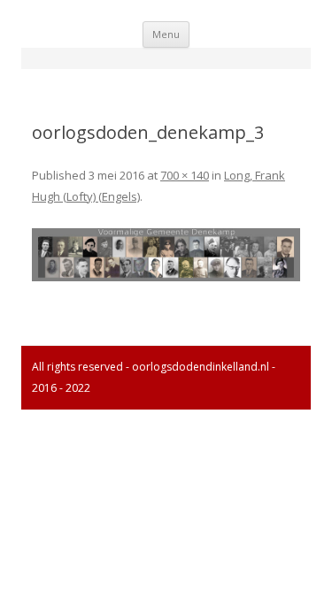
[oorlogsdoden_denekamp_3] (166, 255)
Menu (166, 34)
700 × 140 (184, 175)
